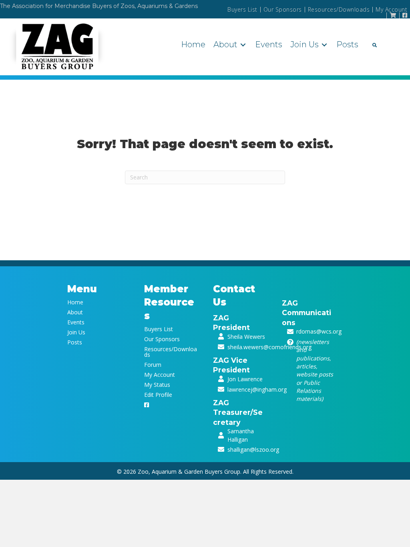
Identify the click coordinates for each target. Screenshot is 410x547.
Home (75, 301)
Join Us (76, 331)
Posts (74, 341)
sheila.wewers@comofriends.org (269, 347)
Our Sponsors (282, 9)
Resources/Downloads (339, 9)
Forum (152, 364)
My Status (157, 384)
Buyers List (242, 9)
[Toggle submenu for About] (243, 44)
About (75, 311)
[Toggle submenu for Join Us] (324, 44)
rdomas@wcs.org (319, 331)
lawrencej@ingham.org (257, 389)
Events (75, 321)
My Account (391, 9)
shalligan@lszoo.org (253, 449)
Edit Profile (158, 394)
